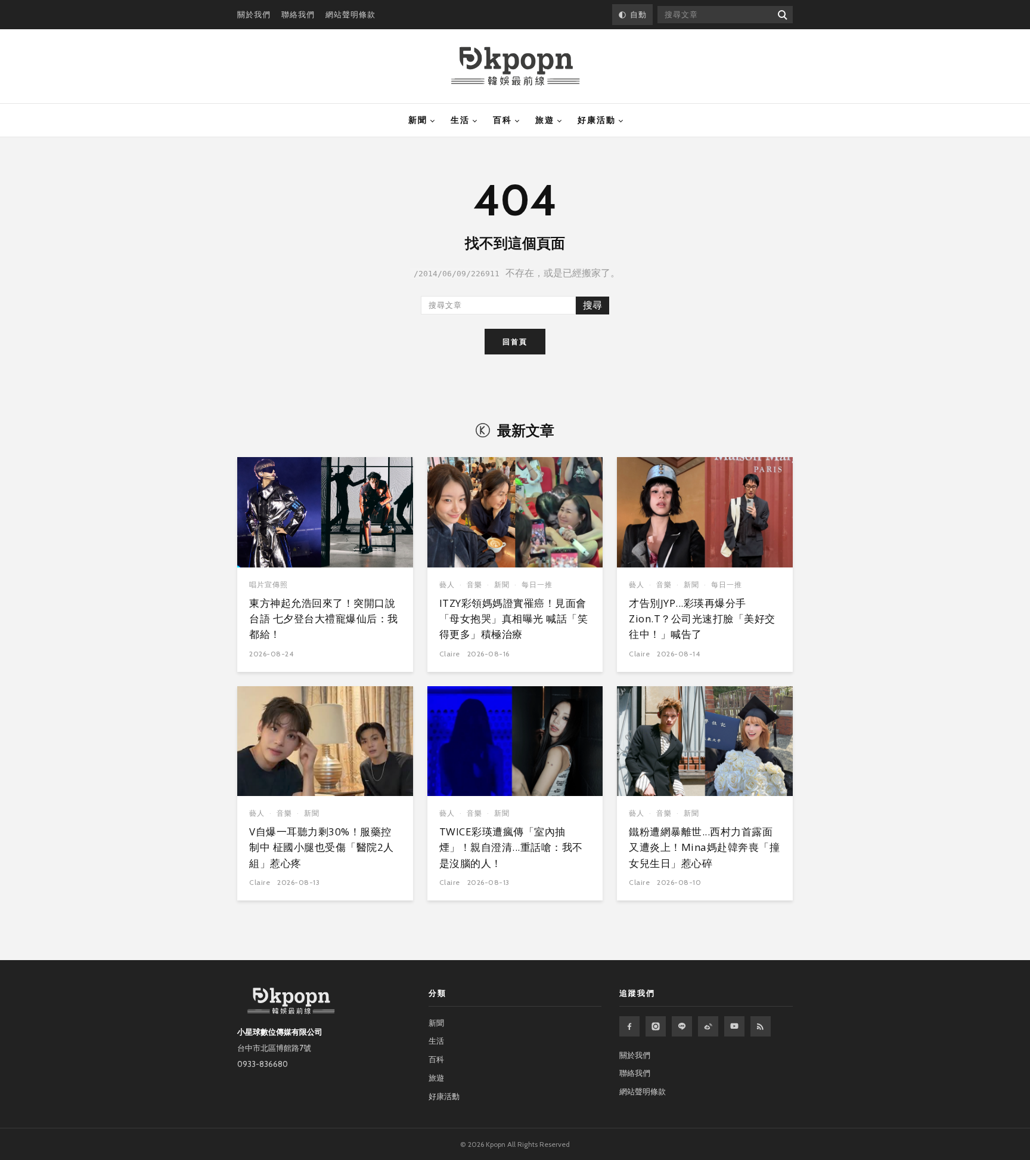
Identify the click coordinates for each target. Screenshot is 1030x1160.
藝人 (447, 584)
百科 (502, 120)
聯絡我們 (298, 14)
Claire (449, 653)
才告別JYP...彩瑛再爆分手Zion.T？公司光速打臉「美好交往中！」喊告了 (702, 618)
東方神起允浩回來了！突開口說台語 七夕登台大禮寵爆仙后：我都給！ (323, 618)
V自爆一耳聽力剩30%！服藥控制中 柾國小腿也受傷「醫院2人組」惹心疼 (321, 847)
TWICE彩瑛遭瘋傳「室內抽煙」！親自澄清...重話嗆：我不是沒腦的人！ (511, 847)
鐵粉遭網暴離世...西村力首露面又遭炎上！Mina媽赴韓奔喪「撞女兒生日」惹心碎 (704, 847)
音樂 (474, 584)
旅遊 (544, 120)
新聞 (417, 120)
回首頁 (515, 341)
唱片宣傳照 (268, 584)
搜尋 (592, 305)
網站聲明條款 (350, 14)
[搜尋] (782, 14)
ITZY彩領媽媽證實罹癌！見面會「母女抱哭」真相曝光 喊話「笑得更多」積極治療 (513, 618)
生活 (460, 120)
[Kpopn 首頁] (515, 66)
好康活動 (597, 120)
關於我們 (254, 14)
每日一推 (537, 584)
